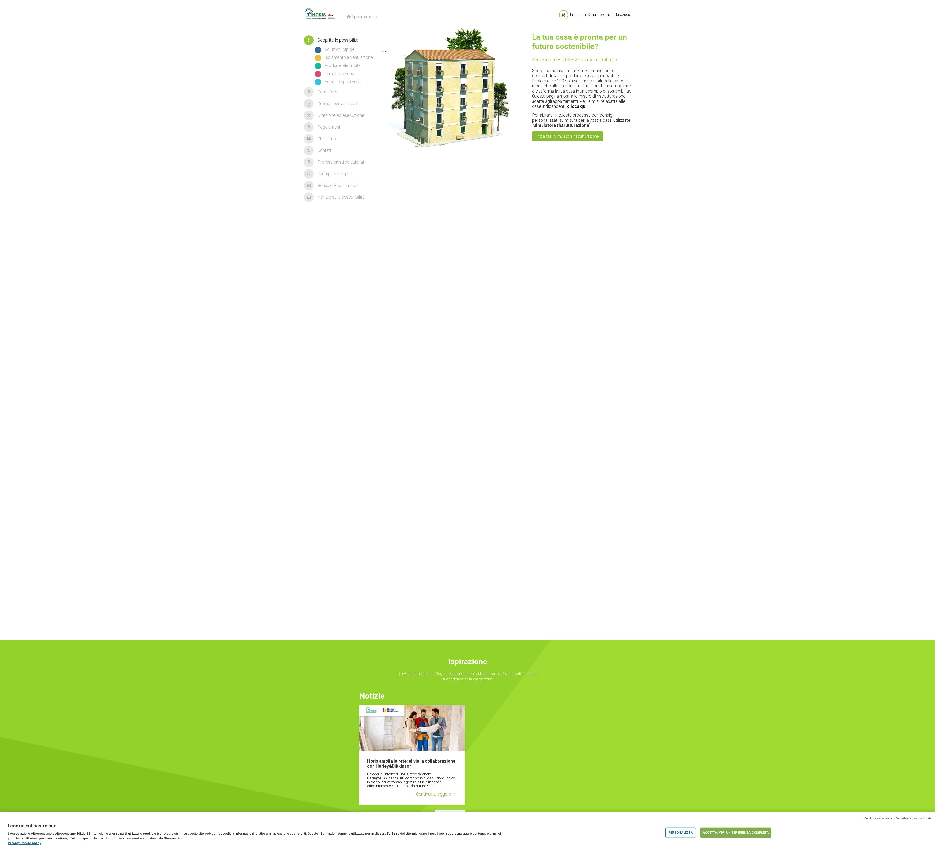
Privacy (14, 843)
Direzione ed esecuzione (340, 115)
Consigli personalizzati (338, 103)
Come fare (327, 91)
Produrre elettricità (342, 65)
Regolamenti (329, 127)
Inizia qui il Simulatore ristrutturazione (567, 136)
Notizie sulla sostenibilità (341, 197)
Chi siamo (326, 138)
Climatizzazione (339, 73)
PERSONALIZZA (681, 832)
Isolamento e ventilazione (348, 57)
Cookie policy (30, 843)
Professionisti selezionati (341, 162)
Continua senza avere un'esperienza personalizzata (897, 818)
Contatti (324, 150)
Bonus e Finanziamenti (338, 185)
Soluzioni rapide (339, 49)
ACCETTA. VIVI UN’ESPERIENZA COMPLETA (736, 832)
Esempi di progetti (334, 173)
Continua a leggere (433, 794)
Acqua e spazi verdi (342, 81)
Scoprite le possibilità (337, 40)
